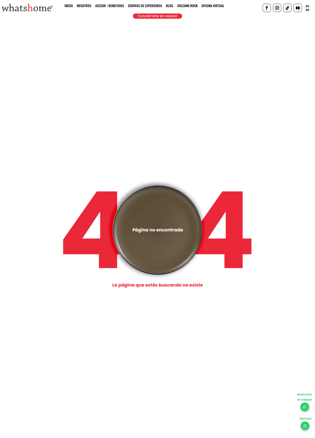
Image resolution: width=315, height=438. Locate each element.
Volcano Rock (187, 6)
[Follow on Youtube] (298, 8)
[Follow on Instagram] (277, 8)
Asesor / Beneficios (109, 6)
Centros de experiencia (145, 6)
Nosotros (84, 6)
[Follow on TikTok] (287, 8)
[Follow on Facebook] (267, 8)
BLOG (169, 6)
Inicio (68, 6)
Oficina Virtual (213, 6)
